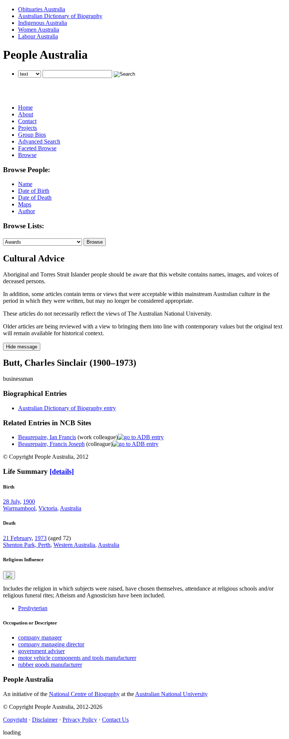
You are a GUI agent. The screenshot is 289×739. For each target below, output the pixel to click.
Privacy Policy (79, 719)
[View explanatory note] (9, 575)
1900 (29, 501)
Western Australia (74, 545)
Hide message (21, 347)
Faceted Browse (37, 148)
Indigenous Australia (42, 23)
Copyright (15, 719)
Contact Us (115, 719)
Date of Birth (33, 191)
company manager (40, 637)
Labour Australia (38, 36)
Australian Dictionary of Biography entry (67, 408)
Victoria (47, 508)
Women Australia (38, 29)
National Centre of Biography (84, 694)
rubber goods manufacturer (50, 664)
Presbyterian (32, 608)
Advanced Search (39, 141)
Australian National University (171, 694)
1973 (41, 538)
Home (25, 107)
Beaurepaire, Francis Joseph (51, 444)
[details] (62, 471)
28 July (11, 501)
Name (25, 184)
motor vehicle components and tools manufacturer (77, 658)
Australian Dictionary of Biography (60, 16)
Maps (24, 204)
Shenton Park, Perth (26, 545)
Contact (27, 121)
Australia (70, 508)
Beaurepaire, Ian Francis (47, 437)
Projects (27, 128)
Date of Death (35, 197)
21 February (17, 538)
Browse (27, 155)
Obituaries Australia (41, 9)
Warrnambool (19, 508)
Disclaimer (45, 719)
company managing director (51, 644)
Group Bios (32, 134)
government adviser (41, 651)
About (25, 114)
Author (26, 211)
